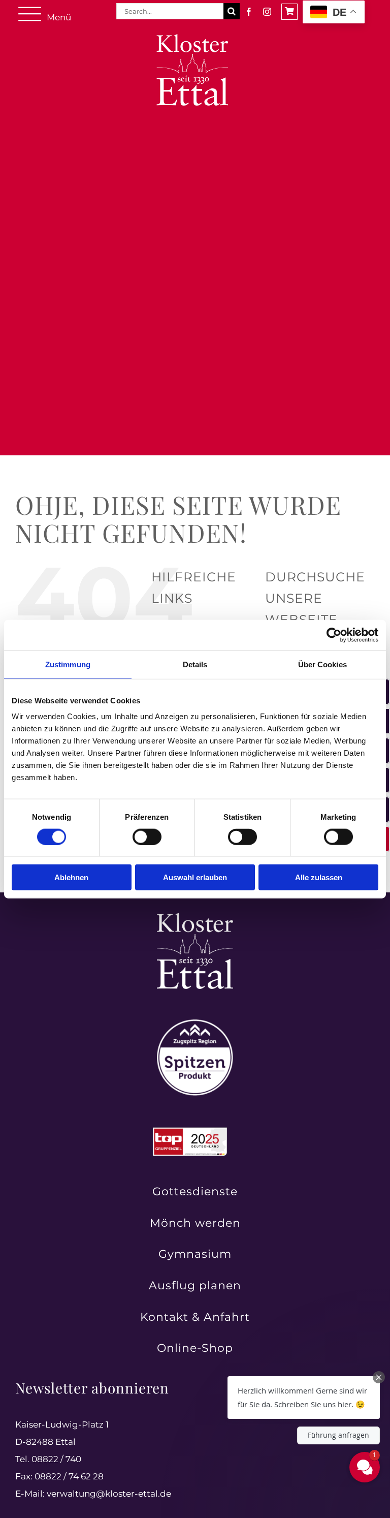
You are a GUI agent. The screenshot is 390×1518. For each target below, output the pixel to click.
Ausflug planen (195, 1285)
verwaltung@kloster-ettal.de (109, 1494)
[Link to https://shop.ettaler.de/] (289, 12)
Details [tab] (195, 664)
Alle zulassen (318, 877)
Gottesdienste (195, 1191)
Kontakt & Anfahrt (195, 1317)
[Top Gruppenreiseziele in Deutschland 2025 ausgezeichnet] (190, 1130)
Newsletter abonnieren (92, 1387)
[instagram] (267, 12)
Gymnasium (195, 1254)
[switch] (147, 836)
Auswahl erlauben (195, 877)
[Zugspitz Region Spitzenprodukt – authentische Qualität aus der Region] (195, 1023)
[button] (304, 1397)
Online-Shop (195, 1348)
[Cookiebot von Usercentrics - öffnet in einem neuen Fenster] (333, 634)
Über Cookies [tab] (322, 664)
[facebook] (249, 12)
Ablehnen (71, 877)
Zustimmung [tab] (67, 664)
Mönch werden (195, 1223)
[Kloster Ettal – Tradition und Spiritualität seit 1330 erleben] (195, 917)
